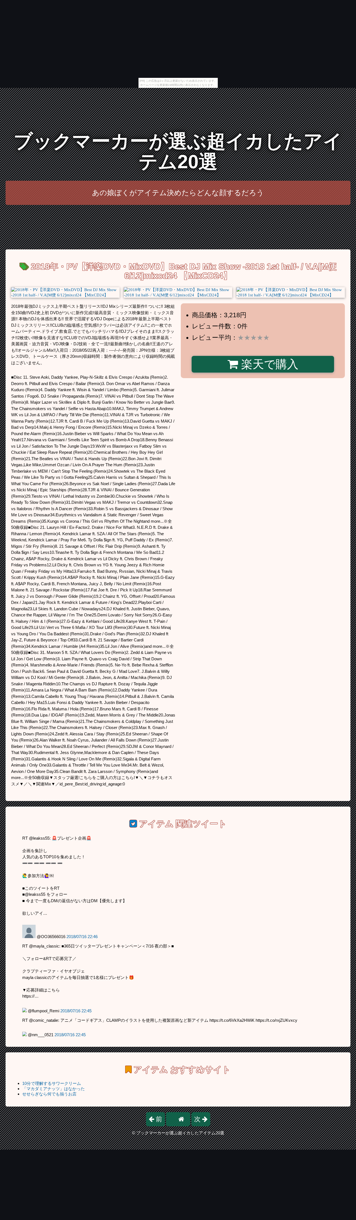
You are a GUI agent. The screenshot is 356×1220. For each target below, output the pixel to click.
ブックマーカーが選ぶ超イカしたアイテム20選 (178, 151)
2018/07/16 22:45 (76, 1010)
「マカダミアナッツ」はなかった (53, 1088)
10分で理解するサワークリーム (51, 1083)
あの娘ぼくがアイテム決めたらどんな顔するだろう (178, 193)
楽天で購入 (268, 364)
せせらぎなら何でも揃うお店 (49, 1094)
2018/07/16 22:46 (82, 936)
